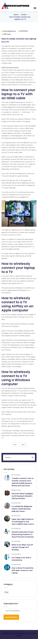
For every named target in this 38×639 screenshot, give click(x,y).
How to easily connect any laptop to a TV (20, 18)
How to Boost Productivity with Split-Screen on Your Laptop (22, 570)
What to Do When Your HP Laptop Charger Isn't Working (22, 547)
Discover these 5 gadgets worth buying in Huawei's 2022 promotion (22, 496)
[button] (34, 8)
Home (16, 15)
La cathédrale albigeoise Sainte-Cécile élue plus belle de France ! (22, 508)
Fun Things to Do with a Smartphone (21, 558)
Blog (6, 592)
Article (23, 15)
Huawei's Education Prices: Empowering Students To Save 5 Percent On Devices (23, 534)
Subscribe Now (11, 617)
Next (23, 445)
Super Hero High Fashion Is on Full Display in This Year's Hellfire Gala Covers (23, 521)
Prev (14, 445)
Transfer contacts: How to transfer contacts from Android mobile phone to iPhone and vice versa (23, 482)
